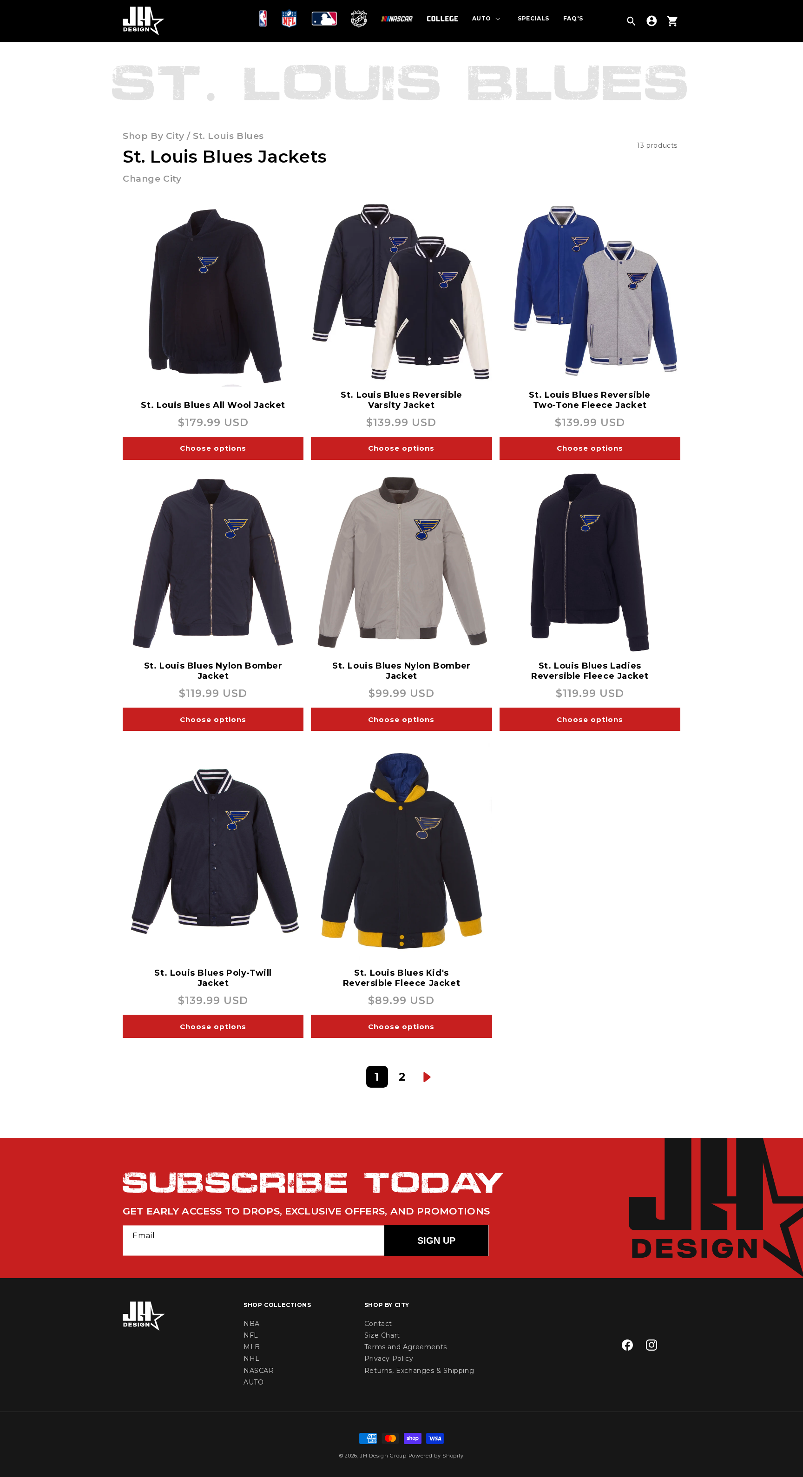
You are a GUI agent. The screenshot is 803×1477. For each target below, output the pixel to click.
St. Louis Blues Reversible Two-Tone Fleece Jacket (590, 400)
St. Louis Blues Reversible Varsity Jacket (401, 400)
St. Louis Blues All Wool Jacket (213, 405)
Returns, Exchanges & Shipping (419, 1370)
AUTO (253, 1382)
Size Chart (382, 1335)
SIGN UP (436, 1240)
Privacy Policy (388, 1358)
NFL (251, 1335)
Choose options (213, 448)
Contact (378, 1323)
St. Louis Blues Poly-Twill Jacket (213, 978)
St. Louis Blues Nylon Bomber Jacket (213, 671)
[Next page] (427, 1077)
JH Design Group (383, 1455)
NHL (252, 1358)
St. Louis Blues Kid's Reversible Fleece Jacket (401, 978)
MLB (252, 1347)
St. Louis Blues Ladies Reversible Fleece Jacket (589, 671)
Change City (152, 178)
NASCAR (259, 1370)
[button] (265, 18)
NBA (252, 1323)
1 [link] (377, 1076)
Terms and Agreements (405, 1347)
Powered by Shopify (436, 1455)
